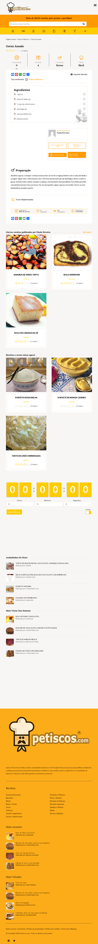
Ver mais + (87, 232)
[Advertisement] (29, 144)
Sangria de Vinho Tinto (26, 275)
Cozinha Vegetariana (14, 813)
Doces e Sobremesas (14, 816)
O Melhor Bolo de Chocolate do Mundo (31, 913)
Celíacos (9, 810)
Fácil (81, 65)
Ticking (87, 509)
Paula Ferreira (63, 133)
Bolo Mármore (72, 275)
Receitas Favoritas (76, 155)
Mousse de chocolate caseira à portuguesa (36, 628)
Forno (59, 65)
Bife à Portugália (22, 903)
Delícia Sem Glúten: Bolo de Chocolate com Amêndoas (41, 575)
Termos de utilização (69, 929)
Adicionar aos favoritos (77, 145)
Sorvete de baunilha (26, 397)
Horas (19, 500)
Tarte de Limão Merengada (26, 456)
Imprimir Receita (80, 74)
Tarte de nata (21, 883)
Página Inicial (11, 39)
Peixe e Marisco (23, 39)
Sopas (52, 810)
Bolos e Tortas (11, 804)
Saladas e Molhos (56, 807)
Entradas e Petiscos (57, 795)
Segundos (77, 500)
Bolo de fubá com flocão (27, 616)
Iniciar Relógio (14, 512)
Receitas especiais (57, 804)
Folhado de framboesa (26, 598)
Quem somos (11, 929)
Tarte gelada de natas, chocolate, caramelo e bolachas (42, 563)
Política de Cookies (52, 929)
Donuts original (23, 586)
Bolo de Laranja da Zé (26, 333)
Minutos (47, 500)
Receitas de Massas (57, 801)
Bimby (8, 801)
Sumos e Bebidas (56, 813)
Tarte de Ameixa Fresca (26, 639)
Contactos (21, 929)
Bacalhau (9, 798)
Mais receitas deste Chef (57, 145)
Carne (8, 807)
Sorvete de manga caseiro (71, 397)
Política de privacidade (35, 929)
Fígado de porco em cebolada (30, 651)
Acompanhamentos (13, 795)
